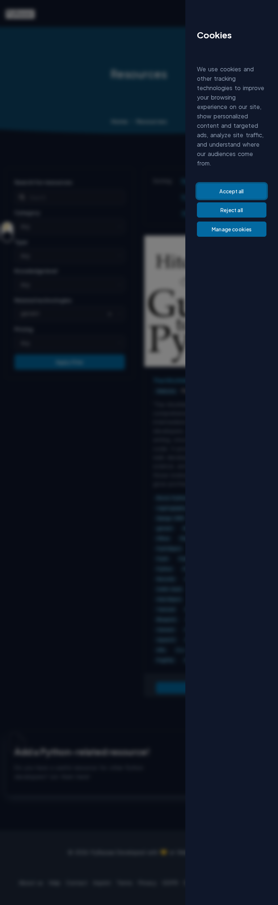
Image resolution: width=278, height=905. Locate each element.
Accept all (231, 191)
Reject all (231, 210)
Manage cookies (232, 229)
